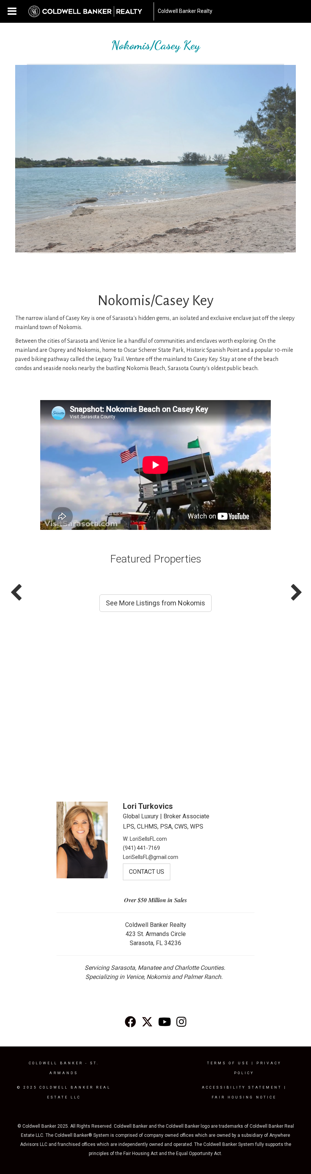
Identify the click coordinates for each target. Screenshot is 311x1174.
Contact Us (146, 871)
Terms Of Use (228, 1063)
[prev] (34, 169)
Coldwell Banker (56, 1063)
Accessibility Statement (242, 1087)
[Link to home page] (89, 11)
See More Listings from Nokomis (155, 603)
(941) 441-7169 (141, 848)
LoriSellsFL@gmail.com (150, 857)
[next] (277, 169)
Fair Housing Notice (244, 1097)
